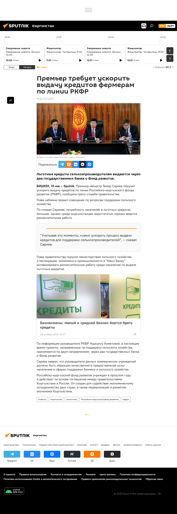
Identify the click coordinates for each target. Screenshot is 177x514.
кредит (126, 399)
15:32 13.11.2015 (45, 98)
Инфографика (133, 444)
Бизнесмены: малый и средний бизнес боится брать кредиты (86, 324)
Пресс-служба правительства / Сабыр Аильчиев (62, 157)
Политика (29, 444)
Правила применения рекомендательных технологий (111, 479)
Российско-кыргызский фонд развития (99, 399)
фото (116, 444)
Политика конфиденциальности (137, 474)
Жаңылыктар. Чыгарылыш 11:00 (64, 51)
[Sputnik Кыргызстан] (17, 28)
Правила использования (32, 474)
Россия (82, 444)
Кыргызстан (56, 399)
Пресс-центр (153, 444)
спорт (94, 444)
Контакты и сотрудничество (66, 474)
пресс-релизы (108, 474)
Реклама (90, 474)
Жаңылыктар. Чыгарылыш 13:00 (145, 51)
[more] (135, 334)
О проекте (9, 474)
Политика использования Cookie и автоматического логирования (40, 479)
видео (105, 444)
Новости (42, 399)
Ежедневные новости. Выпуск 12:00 (104, 53)
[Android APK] (14, 491)
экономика (71, 399)
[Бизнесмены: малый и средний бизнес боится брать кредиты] (88, 296)
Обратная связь (154, 479)
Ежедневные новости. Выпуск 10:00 (23, 53)
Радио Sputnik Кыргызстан (56, 444)
